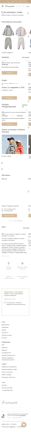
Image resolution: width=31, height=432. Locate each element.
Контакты (4, 338)
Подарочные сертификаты (9, 366)
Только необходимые (17, 417)
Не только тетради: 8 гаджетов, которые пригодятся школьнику (13, 239)
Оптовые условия (7, 335)
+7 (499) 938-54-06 (7, 390)
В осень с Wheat (6, 156)
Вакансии (4, 350)
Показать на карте (9, 215)
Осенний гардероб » (7, 52)
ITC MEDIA (20, 426)
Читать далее (5, 256)
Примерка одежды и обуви (9, 369)
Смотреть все (24, 105)
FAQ (3, 345)
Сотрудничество (6, 352)
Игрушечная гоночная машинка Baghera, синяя (13, 119)
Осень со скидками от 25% (13, 87)
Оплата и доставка (7, 372)
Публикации (5, 327)
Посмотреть (9, 98)
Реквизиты (4, 347)
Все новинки (25, 57)
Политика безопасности (8, 355)
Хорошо (9, 417)
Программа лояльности (8, 377)
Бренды (4, 330)
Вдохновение (5, 324)
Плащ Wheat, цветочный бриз (10, 67)
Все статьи (26, 228)
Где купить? (5, 332)
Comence (13, 424)
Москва (11, 220)
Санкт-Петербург (18, 220)
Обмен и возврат (6, 374)
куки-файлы (23, 415)
